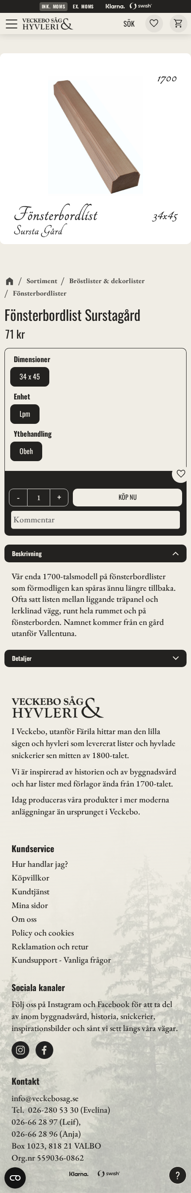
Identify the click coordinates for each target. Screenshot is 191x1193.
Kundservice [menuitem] (33, 848)
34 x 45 (30, 376)
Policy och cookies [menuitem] (43, 932)
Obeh (26, 451)
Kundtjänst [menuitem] (30, 891)
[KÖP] (127, 497)
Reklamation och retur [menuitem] (50, 946)
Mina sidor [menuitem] (30, 905)
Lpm (25, 413)
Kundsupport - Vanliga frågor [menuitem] (61, 959)
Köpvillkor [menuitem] (30, 877)
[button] (12, 24)
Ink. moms (53, 6)
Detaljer (22, 658)
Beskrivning (27, 553)
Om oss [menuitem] (24, 919)
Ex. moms (83, 6)
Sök (129, 23)
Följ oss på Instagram (46, 1004)
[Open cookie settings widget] (15, 1178)
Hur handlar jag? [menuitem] (40, 864)
